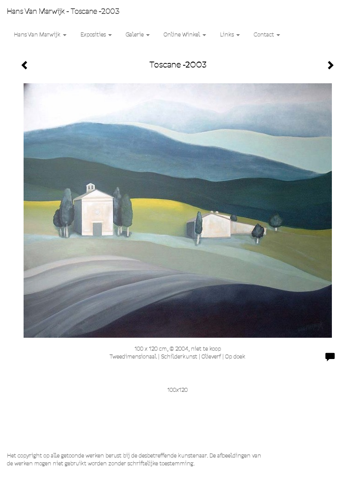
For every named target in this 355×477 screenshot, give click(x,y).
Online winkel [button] (183, 34)
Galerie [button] (135, 34)
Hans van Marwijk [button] (38, 34)
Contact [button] (264, 34)
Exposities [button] (93, 34)
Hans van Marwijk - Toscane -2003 (63, 11)
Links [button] (227, 34)
